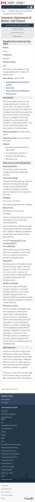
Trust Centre (4, 402)
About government (6, 417)
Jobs (2, 422)
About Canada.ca (5, 492)
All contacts (4, 411)
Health (3, 438)
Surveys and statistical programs (13, 13)
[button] (18, 7)
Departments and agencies (8, 414)
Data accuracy (11, 94)
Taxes (2, 441)
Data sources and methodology (17, 91)
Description (10, 88)
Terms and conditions (7, 495)
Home (3, 11)
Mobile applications (6, 489)
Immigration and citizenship (9, 425)
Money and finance (6, 463)
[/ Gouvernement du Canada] (13, 3)
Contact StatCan (5, 399)
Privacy (3, 498)
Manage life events (6, 479)
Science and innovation (7, 466)
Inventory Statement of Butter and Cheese (17, 25)
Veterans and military (7, 473)
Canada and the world (7, 460)
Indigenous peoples (6, 470)
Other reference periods (17, 32)
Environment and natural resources (11, 444)
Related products (17, 36)
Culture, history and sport (8, 451)
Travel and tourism (6, 428)
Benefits (3, 435)
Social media (4, 485)
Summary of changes (17, 29)
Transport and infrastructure (9, 457)
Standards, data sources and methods (20, 11)
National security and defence (9, 447)
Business (3, 432)
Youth (2, 476)
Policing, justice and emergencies (10, 454)
